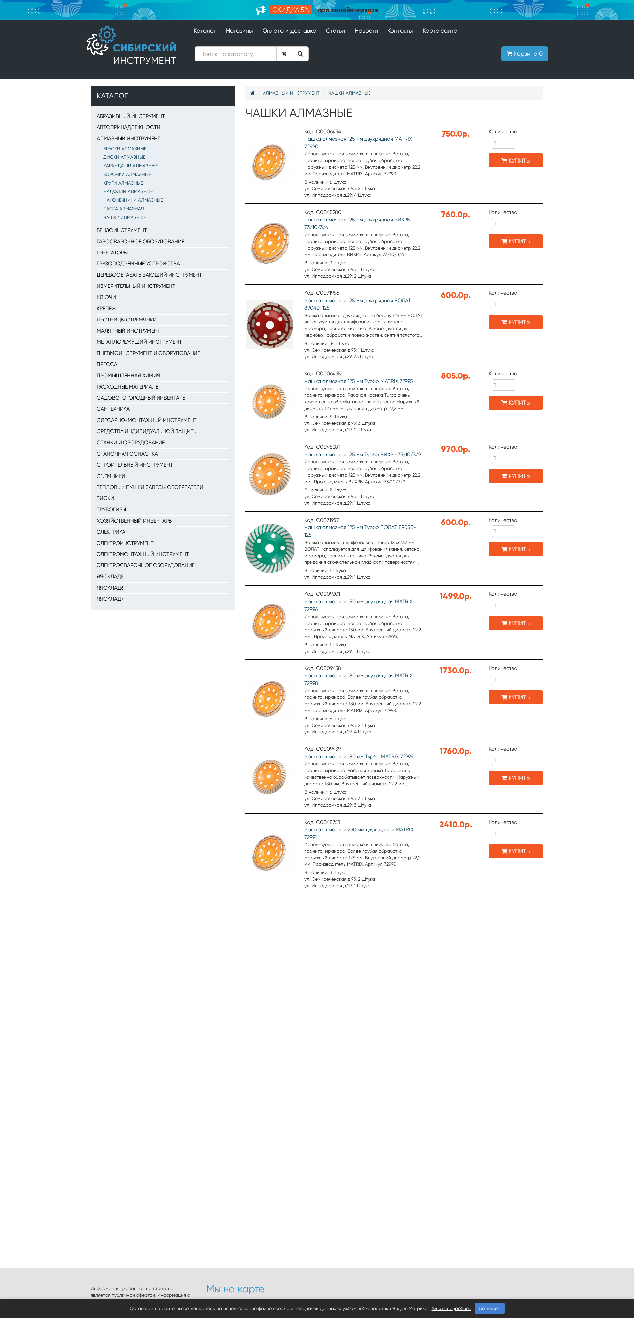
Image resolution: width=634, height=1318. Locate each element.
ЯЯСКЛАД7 (110, 599)
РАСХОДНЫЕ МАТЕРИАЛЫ (128, 387)
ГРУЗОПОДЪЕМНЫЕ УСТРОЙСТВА (138, 263)
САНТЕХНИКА (113, 409)
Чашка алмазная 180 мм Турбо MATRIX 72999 (358, 756)
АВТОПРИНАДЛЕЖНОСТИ (128, 127)
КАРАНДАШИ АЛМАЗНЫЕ (130, 165)
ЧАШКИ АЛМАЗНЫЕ (124, 217)
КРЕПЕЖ (106, 308)
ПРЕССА (107, 364)
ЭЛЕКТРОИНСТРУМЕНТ (125, 543)
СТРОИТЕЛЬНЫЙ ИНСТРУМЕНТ (135, 465)
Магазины (239, 30)
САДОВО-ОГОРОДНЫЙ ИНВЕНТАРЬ (141, 398)
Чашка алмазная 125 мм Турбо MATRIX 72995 (358, 381)
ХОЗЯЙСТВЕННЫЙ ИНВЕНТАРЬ (134, 521)
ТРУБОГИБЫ (111, 509)
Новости (366, 30)
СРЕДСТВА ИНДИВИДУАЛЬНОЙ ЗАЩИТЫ (147, 431)
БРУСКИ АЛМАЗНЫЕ (124, 148)
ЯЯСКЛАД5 (110, 576)
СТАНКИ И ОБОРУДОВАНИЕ (131, 442)
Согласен (489, 1308)
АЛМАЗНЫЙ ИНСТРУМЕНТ (128, 138)
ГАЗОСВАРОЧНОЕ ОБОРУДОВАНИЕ (140, 241)
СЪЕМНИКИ (111, 476)
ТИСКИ (105, 498)
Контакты (400, 30)
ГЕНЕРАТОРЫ (112, 253)
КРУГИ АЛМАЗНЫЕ (123, 183)
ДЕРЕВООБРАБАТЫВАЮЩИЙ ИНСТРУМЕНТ (149, 275)
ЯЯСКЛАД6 (110, 588)
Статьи (335, 30)
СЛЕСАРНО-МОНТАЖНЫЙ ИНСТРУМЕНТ (147, 420)
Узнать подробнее (451, 1308)
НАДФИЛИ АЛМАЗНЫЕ (128, 191)
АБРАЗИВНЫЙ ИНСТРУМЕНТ (131, 116)
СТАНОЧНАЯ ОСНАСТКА (127, 454)
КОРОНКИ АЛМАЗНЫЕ (127, 174)
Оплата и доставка (289, 30)
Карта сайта (440, 30)
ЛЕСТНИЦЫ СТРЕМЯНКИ (127, 320)
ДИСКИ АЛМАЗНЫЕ (124, 157)
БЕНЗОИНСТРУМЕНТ (122, 230)
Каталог (205, 30)
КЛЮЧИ (106, 297)
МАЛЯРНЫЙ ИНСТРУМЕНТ (128, 331)
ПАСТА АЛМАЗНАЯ (123, 208)
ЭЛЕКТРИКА (111, 532)
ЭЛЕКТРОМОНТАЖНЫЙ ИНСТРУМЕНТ (143, 554)
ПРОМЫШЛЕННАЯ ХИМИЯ (128, 375)
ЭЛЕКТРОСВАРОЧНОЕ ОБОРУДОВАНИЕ (145, 565)
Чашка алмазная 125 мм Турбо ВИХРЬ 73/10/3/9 (362, 454)
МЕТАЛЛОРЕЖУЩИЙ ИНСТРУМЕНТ (139, 342)
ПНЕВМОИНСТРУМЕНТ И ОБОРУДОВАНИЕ (148, 353)
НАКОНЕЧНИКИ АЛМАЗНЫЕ (133, 200)
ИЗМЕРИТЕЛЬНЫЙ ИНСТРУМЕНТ (136, 286)
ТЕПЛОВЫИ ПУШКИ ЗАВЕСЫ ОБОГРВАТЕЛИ (150, 487)
